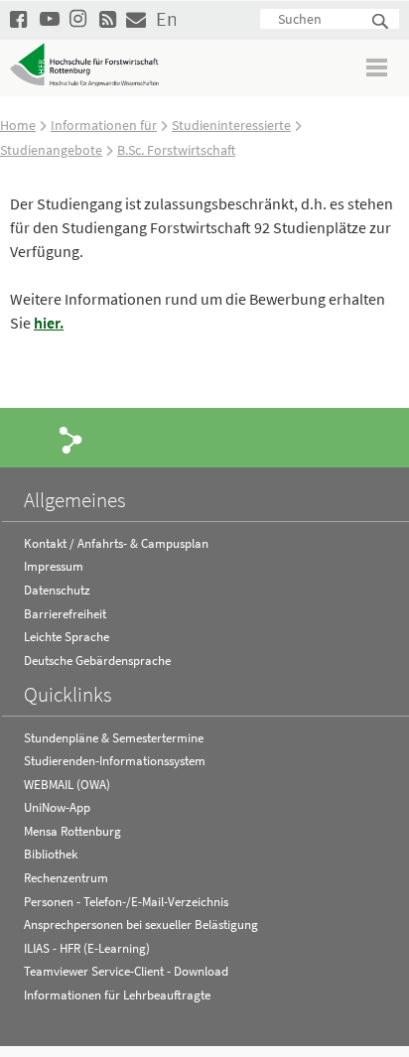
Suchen (381, 22)
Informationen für (104, 125)
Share (71, 439)
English (166, 18)
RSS (109, 18)
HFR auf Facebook (20, 18)
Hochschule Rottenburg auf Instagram (79, 18)
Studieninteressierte (231, 125)
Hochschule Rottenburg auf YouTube (50, 18)
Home (18, 125)
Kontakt (136, 18)
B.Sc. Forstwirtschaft (176, 150)
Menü (377, 67)
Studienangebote (51, 150)
